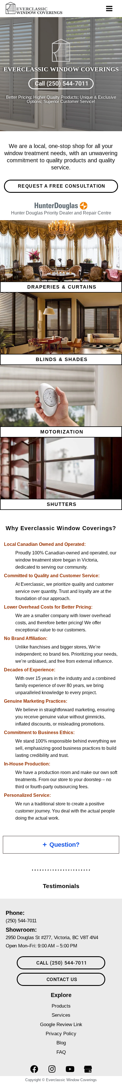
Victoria (89, 560)
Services (61, 1015)
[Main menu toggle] (109, 8)
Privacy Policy (61, 1033)
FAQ (61, 1052)
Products (61, 1006)
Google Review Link (61, 1024)
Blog (61, 1042)
